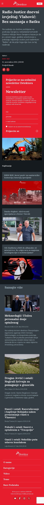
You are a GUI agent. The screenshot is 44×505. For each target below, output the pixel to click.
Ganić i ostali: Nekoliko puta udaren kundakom (21, 441)
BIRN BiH (6, 59)
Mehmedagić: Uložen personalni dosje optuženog (18, 319)
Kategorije (9, 468)
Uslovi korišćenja (16, 494)
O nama (7, 462)
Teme (6, 479)
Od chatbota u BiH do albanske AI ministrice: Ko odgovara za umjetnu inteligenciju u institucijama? (21, 250)
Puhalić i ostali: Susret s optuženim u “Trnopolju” (19, 428)
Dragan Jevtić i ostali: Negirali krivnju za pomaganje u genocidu (19, 381)
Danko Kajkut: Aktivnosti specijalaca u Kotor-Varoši (17, 212)
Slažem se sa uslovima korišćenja (19, 126)
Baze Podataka (11, 485)
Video (39, 3)
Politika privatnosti (27, 494)
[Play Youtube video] (22, 149)
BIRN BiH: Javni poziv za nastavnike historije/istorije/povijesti (22, 176)
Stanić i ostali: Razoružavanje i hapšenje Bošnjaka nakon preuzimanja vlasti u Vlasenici (22, 413)
